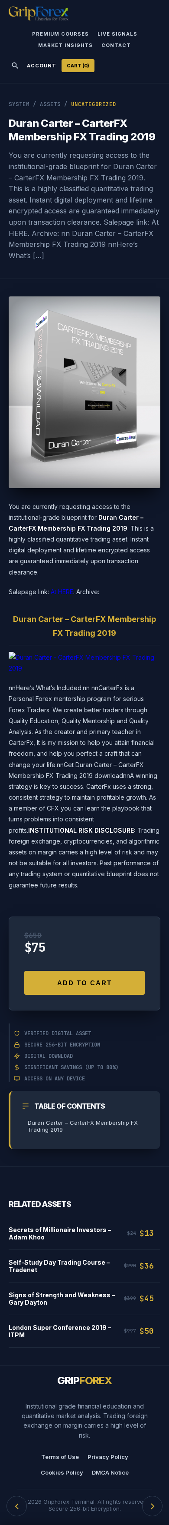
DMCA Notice (110, 1472)
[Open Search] (15, 65)
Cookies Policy (62, 1472)
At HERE (62, 591)
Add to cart (84, 983)
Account (41, 66)
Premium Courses (60, 34)
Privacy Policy (108, 1456)
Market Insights (65, 45)
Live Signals (117, 34)
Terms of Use (60, 1456)
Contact (116, 45)
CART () (78, 66)
